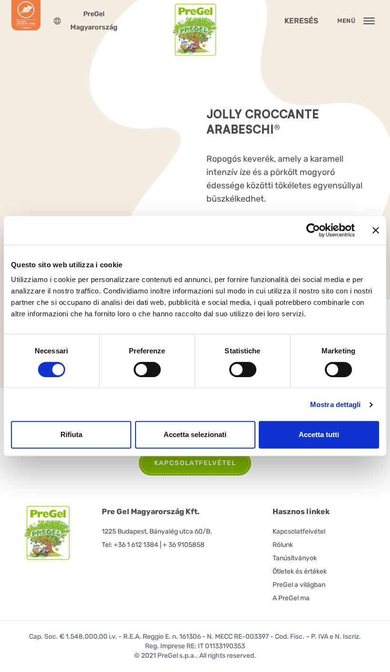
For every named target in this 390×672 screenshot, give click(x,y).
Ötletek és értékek (300, 571)
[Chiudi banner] (375, 230)
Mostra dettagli (335, 404)
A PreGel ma (291, 598)
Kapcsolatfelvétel (299, 531)
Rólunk (283, 545)
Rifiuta (71, 434)
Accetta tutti (319, 434)
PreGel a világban (299, 585)
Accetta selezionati (195, 434)
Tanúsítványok (295, 558)
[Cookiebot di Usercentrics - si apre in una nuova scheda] (313, 230)
